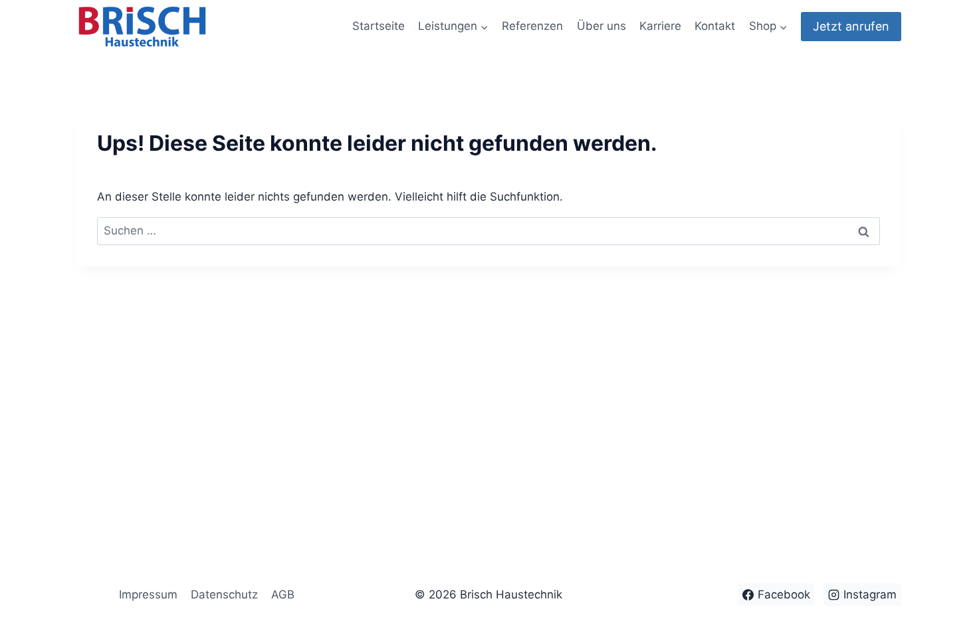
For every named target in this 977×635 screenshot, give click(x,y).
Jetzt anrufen (851, 26)
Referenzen (532, 26)
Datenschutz (224, 594)
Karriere (660, 26)
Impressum (148, 594)
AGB (282, 594)
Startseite (378, 26)
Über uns (601, 26)
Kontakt (715, 26)
